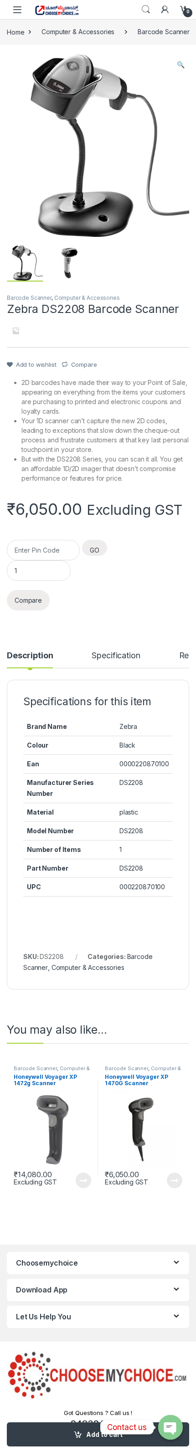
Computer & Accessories (77, 32)
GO (94, 550)
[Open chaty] (170, 1427)
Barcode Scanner (164, 32)
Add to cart (104, 1434)
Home (15, 32)
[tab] (30, 659)
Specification (116, 655)
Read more (83, 1180)
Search (146, 10)
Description (30, 655)
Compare (84, 364)
